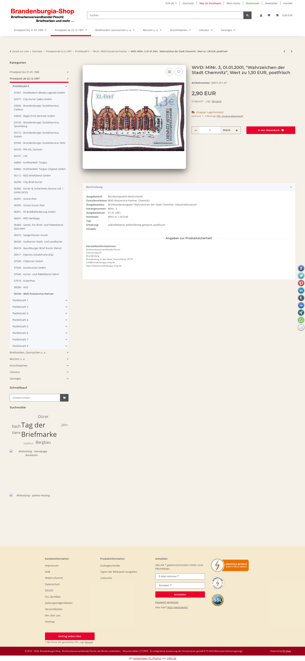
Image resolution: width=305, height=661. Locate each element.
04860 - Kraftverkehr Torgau (30, 162)
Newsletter (271, 3)
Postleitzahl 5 (20, 326)
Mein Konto (233, 3)
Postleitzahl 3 (20, 313)
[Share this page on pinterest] (301, 283)
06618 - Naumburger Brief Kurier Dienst (37, 248)
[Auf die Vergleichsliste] (169, 72)
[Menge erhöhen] (237, 130)
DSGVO (49, 590)
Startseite (188, 3)
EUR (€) (170, 3)
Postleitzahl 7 (20, 339)
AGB (47, 571)
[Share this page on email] (301, 327)
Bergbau (43, 442)
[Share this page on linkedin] (301, 290)
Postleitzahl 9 (20, 346)
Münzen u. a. (17, 359)
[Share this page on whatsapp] (301, 320)
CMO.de (171, 658)
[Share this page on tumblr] (301, 297)
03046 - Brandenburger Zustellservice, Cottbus (36, 107)
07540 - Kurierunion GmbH (30, 267)
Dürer (43, 416)
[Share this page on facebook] (301, 268)
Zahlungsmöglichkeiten (59, 603)
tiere (16, 432)
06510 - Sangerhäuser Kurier (31, 235)
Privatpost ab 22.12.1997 (25, 78)
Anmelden (180, 594)
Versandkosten (53, 609)
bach (16, 426)
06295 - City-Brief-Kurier (28, 182)
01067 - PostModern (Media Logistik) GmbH (39, 92)
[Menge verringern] (196, 130)
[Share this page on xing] (301, 312)
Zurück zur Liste (20, 51)
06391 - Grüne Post (25, 198)
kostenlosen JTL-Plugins (147, 658)
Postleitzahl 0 (21, 86)
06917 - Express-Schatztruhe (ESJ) (33, 254)
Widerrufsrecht (54, 578)
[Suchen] (247, 15)
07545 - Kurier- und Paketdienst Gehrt (36, 274)
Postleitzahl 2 (20, 306)
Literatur (15, 372)
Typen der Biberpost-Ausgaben (118, 571)
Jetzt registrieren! (178, 607)
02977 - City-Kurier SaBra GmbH (33, 99)
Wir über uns (53, 615)
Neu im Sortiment (210, 3)
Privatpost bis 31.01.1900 (24, 72)
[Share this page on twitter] (301, 275)
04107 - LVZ (20, 156)
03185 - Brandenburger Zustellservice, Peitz (39, 143)
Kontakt (287, 3)
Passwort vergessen (167, 602)
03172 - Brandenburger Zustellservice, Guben (36, 134)
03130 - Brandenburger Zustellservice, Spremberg (36, 124)
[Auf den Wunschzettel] (179, 72)
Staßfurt (28, 443)
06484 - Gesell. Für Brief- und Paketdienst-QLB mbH (39, 226)
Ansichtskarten (18, 365)
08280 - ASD (21, 287)
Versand (216, 101)
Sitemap (50, 621)
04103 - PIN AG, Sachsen (28, 149)
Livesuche (106, 578)
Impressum (51, 565)
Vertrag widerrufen (69, 636)
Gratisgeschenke (110, 565)
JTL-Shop (286, 651)
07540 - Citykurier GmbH (28, 261)
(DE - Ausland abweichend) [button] (230, 116)
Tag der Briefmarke (39, 429)
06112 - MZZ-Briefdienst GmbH (32, 175)
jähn (64, 425)
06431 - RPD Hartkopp (27, 218)
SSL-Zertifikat (52, 596)
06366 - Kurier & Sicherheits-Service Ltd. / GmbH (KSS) (38, 190)
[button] (261, 15)
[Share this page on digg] (301, 305)
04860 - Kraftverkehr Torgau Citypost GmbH (39, 169)
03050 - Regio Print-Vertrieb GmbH (34, 116)
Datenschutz (52, 584)
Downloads (252, 3)
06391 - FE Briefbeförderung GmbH (34, 211)
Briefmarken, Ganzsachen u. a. (28, 352)
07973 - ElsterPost (24, 280)
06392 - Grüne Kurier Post (29, 205)
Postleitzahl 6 (20, 333)
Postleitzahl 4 (20, 320)
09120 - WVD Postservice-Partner (34, 293)
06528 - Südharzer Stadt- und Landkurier (38, 241)
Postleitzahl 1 (20, 300)
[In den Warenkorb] (85, 63)
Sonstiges (15, 378)
